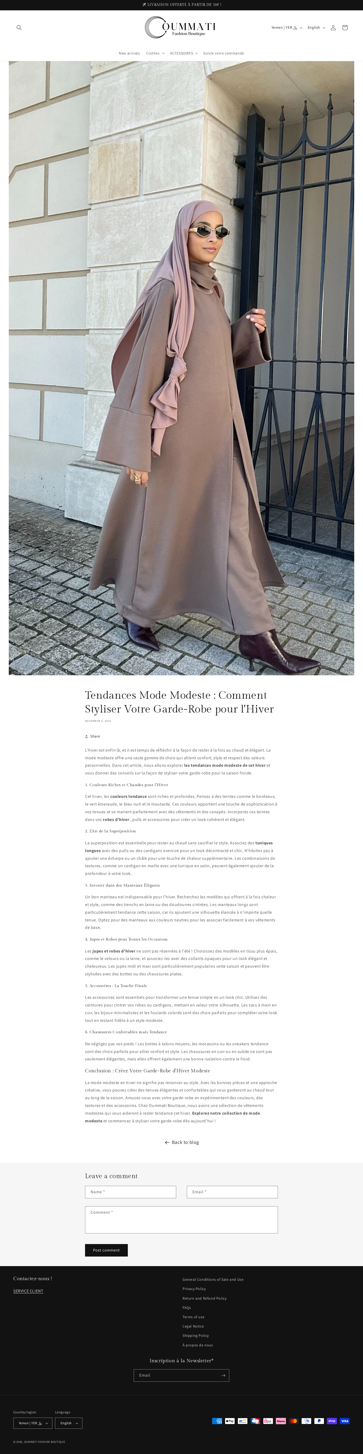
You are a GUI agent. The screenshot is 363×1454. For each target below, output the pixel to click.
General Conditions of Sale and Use (213, 1279)
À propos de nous (198, 1345)
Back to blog (185, 1142)
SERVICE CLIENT (28, 1291)
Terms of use (193, 1316)
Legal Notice (193, 1326)
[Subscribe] (223, 1375)
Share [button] (95, 736)
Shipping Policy (196, 1335)
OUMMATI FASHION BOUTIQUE (44, 1442)
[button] (19, 27)
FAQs (187, 1307)
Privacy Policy (194, 1288)
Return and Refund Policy (204, 1298)
